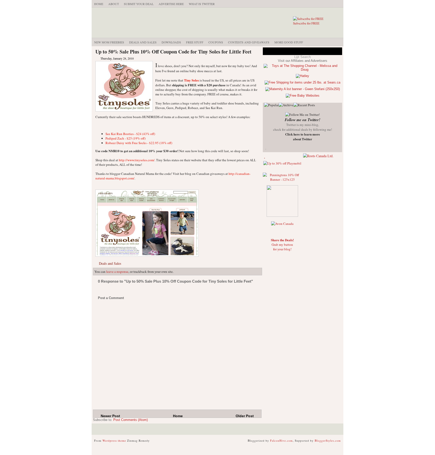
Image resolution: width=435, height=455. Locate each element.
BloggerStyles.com (328, 440)
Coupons (215, 42)
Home (98, 4)
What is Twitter (202, 4)
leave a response (117, 271)
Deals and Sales (143, 42)
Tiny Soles (191, 80)
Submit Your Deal (139, 4)
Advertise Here (171, 4)
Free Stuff (194, 42)
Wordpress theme (114, 440)
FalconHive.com (281, 440)
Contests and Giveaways (248, 42)
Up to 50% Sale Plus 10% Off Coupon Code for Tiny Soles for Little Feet (173, 51)
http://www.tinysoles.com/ (137, 160)
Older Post (245, 416)
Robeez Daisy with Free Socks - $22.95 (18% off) (138, 143)
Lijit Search (302, 57)
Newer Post (110, 416)
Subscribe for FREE (306, 23)
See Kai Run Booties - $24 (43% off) (130, 133)
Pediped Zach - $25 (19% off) (125, 138)
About (113, 4)
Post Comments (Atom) (130, 420)
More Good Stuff (288, 42)
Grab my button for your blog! (282, 244)
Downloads (171, 42)
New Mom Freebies (109, 42)
